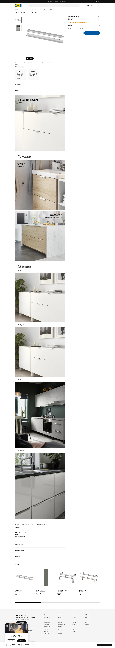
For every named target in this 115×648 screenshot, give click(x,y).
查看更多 (28, 619)
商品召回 (87, 622)
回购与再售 (46, 633)
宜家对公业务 (47, 626)
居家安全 (60, 617)
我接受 (104, 645)
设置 (87, 645)
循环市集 (46, 631)
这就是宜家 (74, 617)
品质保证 (60, 631)
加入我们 (73, 620)
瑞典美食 (46, 629)
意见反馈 (73, 631)
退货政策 (60, 629)
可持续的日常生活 (75, 622)
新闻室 (86, 617)
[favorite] (98, 17)
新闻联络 (87, 620)
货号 (16, 67)
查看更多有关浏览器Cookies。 (26, 644)
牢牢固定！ (87, 624)
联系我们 (60, 622)
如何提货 (70, 25)
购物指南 (60, 633)
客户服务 (60, 620)
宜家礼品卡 (60, 636)
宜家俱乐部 (46, 624)
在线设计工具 (47, 622)
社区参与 (73, 626)
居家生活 (73, 629)
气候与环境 (74, 624)
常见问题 (60, 626)
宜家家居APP (47, 617)
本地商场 (46, 620)
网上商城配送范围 (61, 624)
